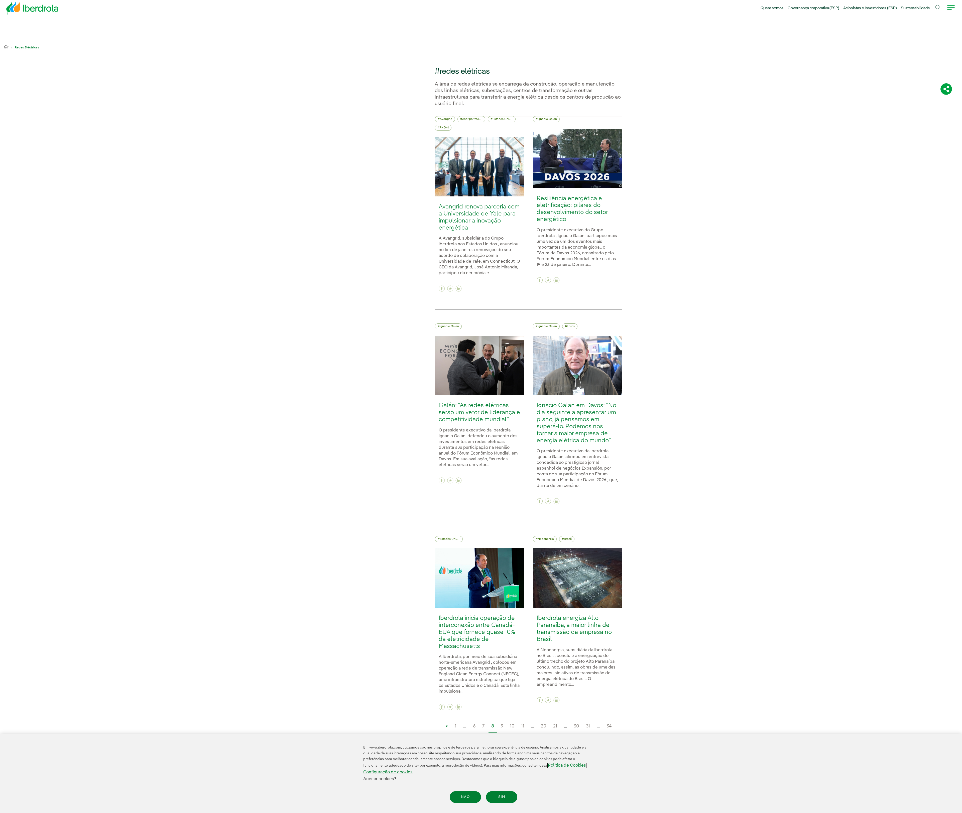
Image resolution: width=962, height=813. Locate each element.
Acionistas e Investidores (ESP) (870, 8)
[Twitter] (450, 288)
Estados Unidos (503, 119)
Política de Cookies (567, 765)
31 (588, 726)
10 (512, 726)
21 (555, 726)
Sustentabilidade (915, 8)
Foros (571, 326)
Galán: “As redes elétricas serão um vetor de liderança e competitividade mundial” (479, 412)
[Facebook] (442, 288)
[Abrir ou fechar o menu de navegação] (951, 10)
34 (609, 726)
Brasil (568, 539)
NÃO (465, 797)
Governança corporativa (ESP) (813, 8)
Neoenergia (546, 539)
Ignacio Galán (547, 119)
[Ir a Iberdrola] (25, 9)
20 (543, 726)
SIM (501, 797)
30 (576, 726)
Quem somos (772, 8)
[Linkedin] (458, 288)
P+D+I (444, 127)
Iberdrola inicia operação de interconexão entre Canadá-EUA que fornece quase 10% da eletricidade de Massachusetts (477, 632)
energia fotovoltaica (473, 119)
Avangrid (446, 119)
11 (522, 726)
